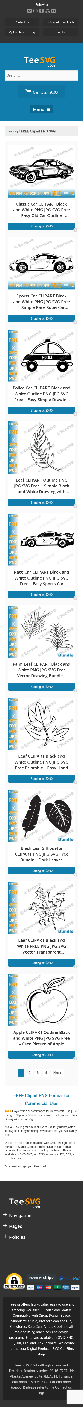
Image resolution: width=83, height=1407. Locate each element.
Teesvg (12, 131)
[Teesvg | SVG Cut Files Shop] (41, 64)
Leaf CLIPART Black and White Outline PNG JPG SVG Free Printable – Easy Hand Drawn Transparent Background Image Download (41, 762)
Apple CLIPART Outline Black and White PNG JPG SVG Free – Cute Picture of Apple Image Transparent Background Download (41, 1038)
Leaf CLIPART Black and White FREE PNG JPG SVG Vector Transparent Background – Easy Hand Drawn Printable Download (41, 946)
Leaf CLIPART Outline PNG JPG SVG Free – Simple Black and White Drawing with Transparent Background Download (41, 486)
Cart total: (45, 92)
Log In (60, 32)
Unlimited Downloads (60, 22)
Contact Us (22, 22)
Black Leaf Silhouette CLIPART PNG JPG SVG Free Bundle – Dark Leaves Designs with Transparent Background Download (41, 854)
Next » (57, 1073)
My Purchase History (22, 32)
